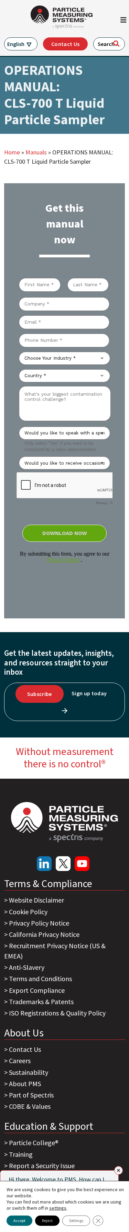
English (15, 43)
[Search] (116, 43)
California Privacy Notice (44, 934)
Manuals (36, 152)
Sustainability (28, 1072)
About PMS (25, 1083)
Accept (19, 1220)
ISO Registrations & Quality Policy (57, 1013)
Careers (20, 1060)
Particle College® (33, 1142)
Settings (76, 1220)
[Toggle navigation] (123, 21)
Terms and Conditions (40, 978)
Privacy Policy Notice (39, 923)
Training (21, 1154)
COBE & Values (30, 1106)
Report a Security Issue (42, 1165)
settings (57, 1208)
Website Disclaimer (36, 900)
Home (12, 152)
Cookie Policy (28, 911)
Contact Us (65, 43)
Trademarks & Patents (41, 1001)
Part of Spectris (31, 1095)
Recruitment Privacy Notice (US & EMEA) (55, 950)
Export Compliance (37, 990)
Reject (47, 1220)
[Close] (118, 1170)
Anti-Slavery (26, 967)
